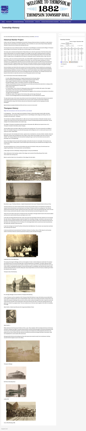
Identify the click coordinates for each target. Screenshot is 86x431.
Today (67, 43)
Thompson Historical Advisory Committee (50, 21)
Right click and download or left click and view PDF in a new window (18, 110)
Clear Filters (80, 45)
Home (3, 21)
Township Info (9, 21)
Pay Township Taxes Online (65, 21)
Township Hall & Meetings (18, 21)
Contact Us (37, 21)
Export (62, 66)
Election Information (29, 21)
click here (37, 36)
